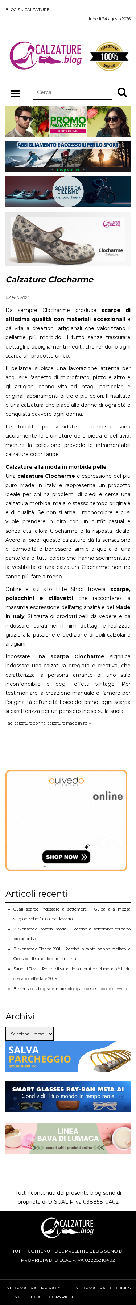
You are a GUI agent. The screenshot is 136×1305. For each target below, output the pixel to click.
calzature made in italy (69, 723)
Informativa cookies (102, 1288)
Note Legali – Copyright (45, 1297)
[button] (122, 92)
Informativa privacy (33, 1288)
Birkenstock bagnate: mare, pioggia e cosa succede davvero (70, 988)
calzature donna (30, 723)
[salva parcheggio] (68, 1067)
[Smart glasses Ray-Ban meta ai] (68, 1108)
